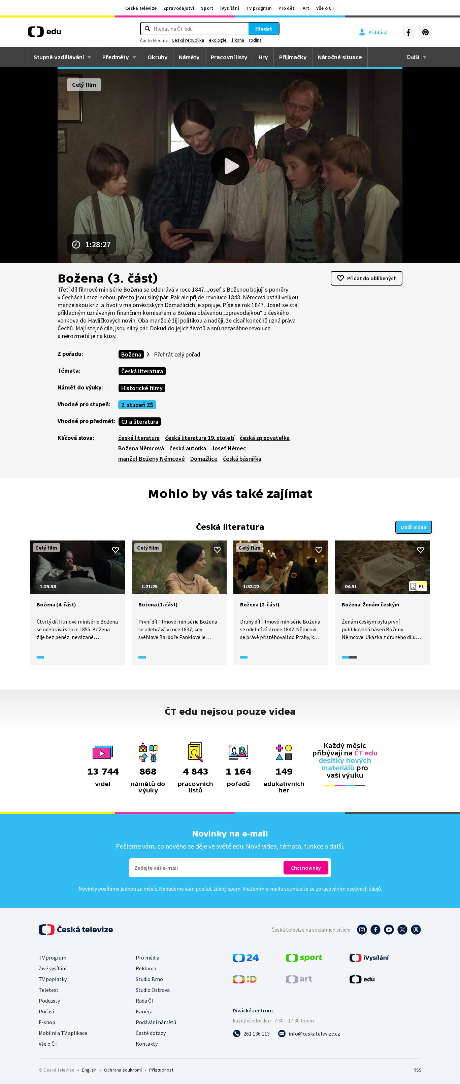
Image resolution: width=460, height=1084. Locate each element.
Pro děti (287, 8)
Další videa (413, 527)
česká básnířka (242, 458)
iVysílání (229, 8)
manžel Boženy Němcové (151, 458)
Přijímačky (293, 57)
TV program (259, 8)
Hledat (263, 28)
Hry (263, 57)
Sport (207, 8)
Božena (131, 354)
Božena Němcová (141, 448)
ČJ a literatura (139, 421)
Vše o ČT (325, 8)
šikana (237, 40)
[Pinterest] (425, 32)
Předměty (115, 57)
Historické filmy (142, 388)
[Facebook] (408, 32)
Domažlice (204, 458)
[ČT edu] (44, 34)
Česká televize (141, 8)
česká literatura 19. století (199, 438)
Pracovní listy (229, 57)
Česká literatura (142, 371)
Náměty (189, 57)
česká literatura (139, 438)
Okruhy (157, 57)
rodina (255, 40)
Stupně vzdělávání (59, 57)
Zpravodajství (178, 8)
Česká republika (188, 40)
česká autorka (187, 448)
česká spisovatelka (265, 438)
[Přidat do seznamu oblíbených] (115, 550)
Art (306, 8)
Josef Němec (228, 448)
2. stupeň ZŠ (137, 405)
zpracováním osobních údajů (348, 888)
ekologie (218, 40)
